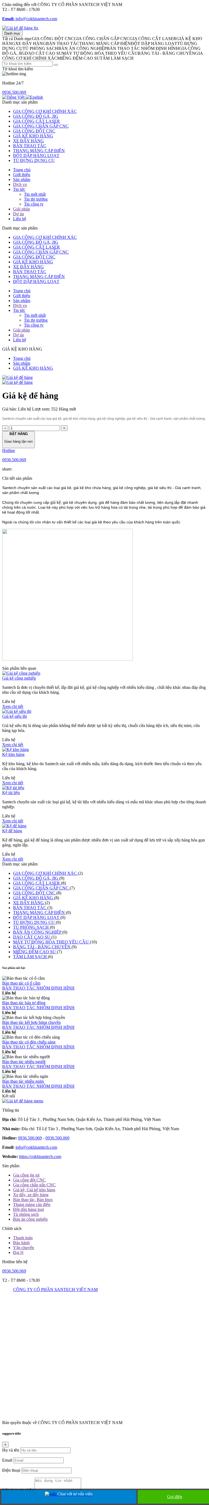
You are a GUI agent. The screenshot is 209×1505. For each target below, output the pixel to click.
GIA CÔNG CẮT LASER (36, 121)
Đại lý (18, 1252)
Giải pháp (21, 209)
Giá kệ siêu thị (14, 716)
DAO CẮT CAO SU (32, 937)
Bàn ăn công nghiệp (30, 1219)
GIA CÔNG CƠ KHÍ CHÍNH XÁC (45, 111)
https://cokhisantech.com (40, 1156)
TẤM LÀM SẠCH (30, 956)
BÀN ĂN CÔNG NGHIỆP (37, 932)
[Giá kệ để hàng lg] (20, 28)
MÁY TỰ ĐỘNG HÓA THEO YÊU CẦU (51, 942)
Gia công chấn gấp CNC (34, 1185)
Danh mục (12, 33)
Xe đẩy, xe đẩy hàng (30, 1194)
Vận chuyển (23, 1247)
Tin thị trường (36, 199)
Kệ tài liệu (11, 792)
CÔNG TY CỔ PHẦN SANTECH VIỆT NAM (55, 1289)
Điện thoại (11, 1470)
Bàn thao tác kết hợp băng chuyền (31, 1022)
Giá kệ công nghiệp (19, 678)
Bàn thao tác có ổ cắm (21, 983)
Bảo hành (21, 1242)
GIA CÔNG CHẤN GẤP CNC (41, 126)
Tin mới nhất (35, 194)
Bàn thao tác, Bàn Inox (33, 1199)
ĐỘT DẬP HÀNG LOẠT (36, 155)
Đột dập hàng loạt (28, 1209)
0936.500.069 (14, 92)
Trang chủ (21, 169)
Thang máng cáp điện (31, 1204)
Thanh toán (23, 1237)
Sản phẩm (21, 179)
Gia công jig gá (26, 1175)
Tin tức (19, 189)
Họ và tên (10, 1450)
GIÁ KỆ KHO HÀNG (33, 136)
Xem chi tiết (12, 706)
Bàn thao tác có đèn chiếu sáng (29, 1042)
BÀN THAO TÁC (29, 145)
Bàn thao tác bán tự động (23, 1002)
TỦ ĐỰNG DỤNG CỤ (34, 160)
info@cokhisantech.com (29, 18)
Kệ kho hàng (13, 754)
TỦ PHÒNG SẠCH (31, 927)
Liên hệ (19, 218)
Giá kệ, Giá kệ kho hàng (34, 1189)
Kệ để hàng (12, 830)
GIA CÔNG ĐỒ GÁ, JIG (35, 116)
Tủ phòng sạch (26, 1214)
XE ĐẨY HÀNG (28, 140)
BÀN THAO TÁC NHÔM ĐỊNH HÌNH (38, 988)
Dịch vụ (20, 184)
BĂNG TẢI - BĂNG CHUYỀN (42, 947)
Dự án (18, 214)
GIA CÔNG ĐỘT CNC (34, 131)
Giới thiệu (21, 174)
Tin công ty (34, 204)
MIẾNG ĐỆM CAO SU (35, 951)
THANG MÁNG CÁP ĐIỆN (39, 150)
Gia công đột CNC (29, 1180)
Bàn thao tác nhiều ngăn (23, 1081)
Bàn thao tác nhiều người (23, 1061)
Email (7, 1460)
